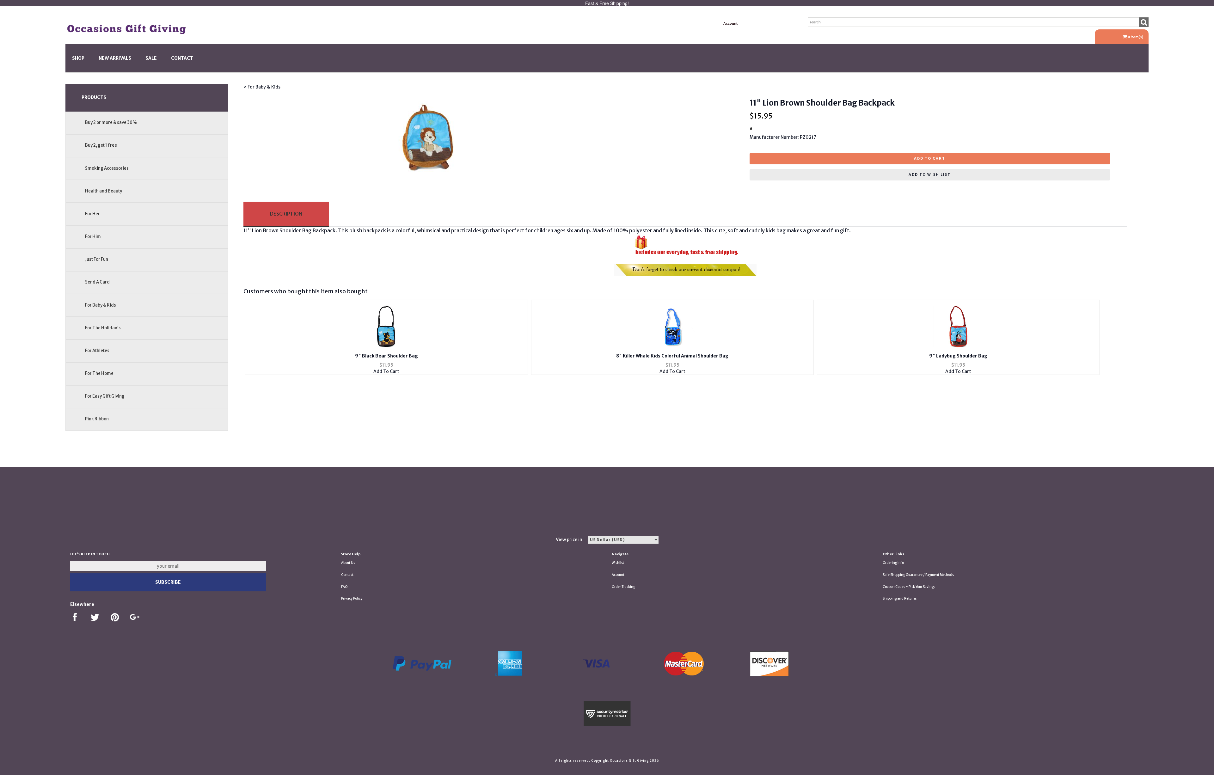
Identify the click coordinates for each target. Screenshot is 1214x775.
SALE (151, 58)
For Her (92, 214)
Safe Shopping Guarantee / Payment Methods (918, 575)
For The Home (99, 373)
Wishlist (618, 563)
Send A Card (97, 282)
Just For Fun (96, 259)
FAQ (344, 587)
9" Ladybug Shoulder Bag (958, 356)
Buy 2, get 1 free (101, 145)
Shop (78, 58)
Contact (182, 58)
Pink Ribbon (97, 419)
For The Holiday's (103, 328)
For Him (93, 236)
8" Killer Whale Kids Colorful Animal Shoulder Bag (672, 356)
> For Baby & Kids (261, 87)
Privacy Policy (351, 598)
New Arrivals (115, 58)
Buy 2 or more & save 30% (111, 122)
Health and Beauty (103, 191)
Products (94, 97)
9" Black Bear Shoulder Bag (386, 356)
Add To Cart (386, 371)
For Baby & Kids (100, 305)
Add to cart (929, 158)
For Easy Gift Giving (105, 396)
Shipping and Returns (900, 598)
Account (730, 23)
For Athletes (97, 350)
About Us (348, 563)
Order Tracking (623, 587)
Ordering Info (893, 563)
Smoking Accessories (107, 168)
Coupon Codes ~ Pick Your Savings (909, 587)
